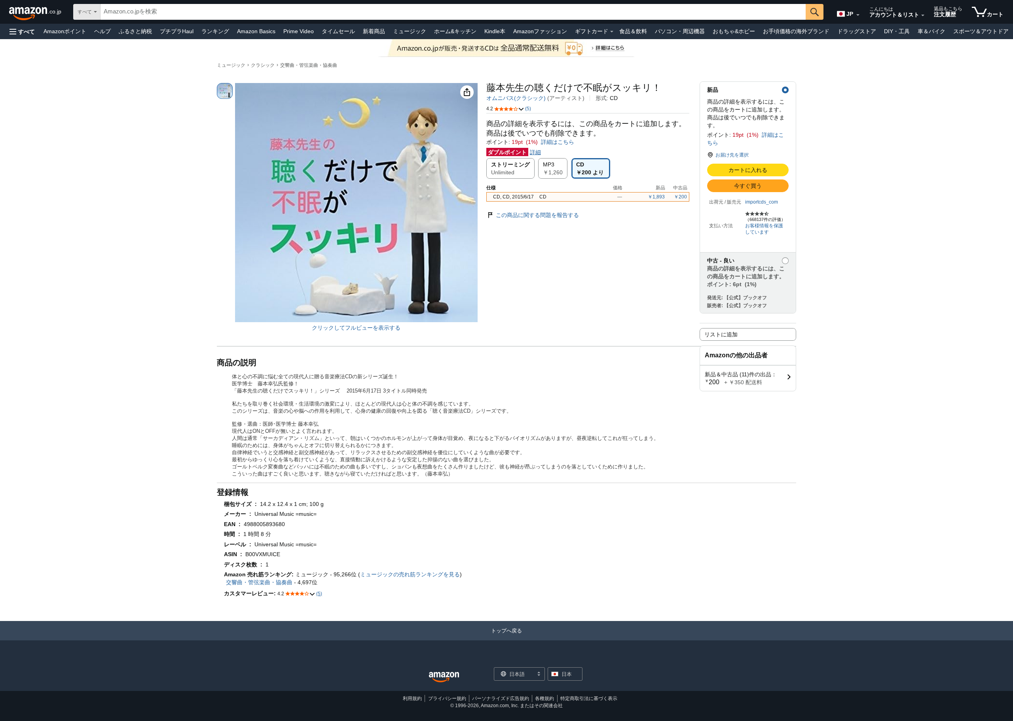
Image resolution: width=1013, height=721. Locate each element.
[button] (22, 31)
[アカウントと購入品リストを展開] (922, 15)
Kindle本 (494, 31)
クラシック (263, 65)
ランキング (215, 31)
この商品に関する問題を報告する (537, 215)
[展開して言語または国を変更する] (857, 15)
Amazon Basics (256, 31)
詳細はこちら (557, 142)
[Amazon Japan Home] (444, 677)
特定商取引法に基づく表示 (588, 698)
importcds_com (761, 202)
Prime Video (298, 31)
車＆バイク (931, 31)
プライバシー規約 (447, 698)
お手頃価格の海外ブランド (796, 31)
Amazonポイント (65, 31)
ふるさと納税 (135, 31)
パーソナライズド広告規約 (500, 698)
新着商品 (374, 31)
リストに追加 (721, 334)
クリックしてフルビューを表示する (356, 328)
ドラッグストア (856, 31)
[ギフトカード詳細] (611, 31)
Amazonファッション (540, 31)
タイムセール (338, 31)
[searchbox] (453, 11)
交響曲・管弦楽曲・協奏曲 (308, 65)
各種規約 (544, 698)
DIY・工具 (897, 31)
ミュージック (409, 31)
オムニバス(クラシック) (516, 98)
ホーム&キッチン (455, 31)
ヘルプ (102, 31)
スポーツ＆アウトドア (981, 31)
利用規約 (412, 698)
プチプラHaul (176, 31)
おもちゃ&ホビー (734, 31)
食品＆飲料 (633, 31)
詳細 (535, 152)
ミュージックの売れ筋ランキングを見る (410, 574)
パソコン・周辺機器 (680, 31)
